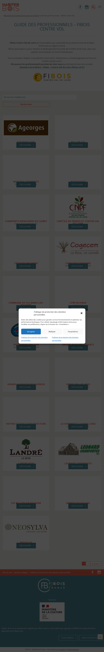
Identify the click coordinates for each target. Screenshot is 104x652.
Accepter (31, 331)
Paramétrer (73, 331)
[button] (81, 313)
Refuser (52, 331)
